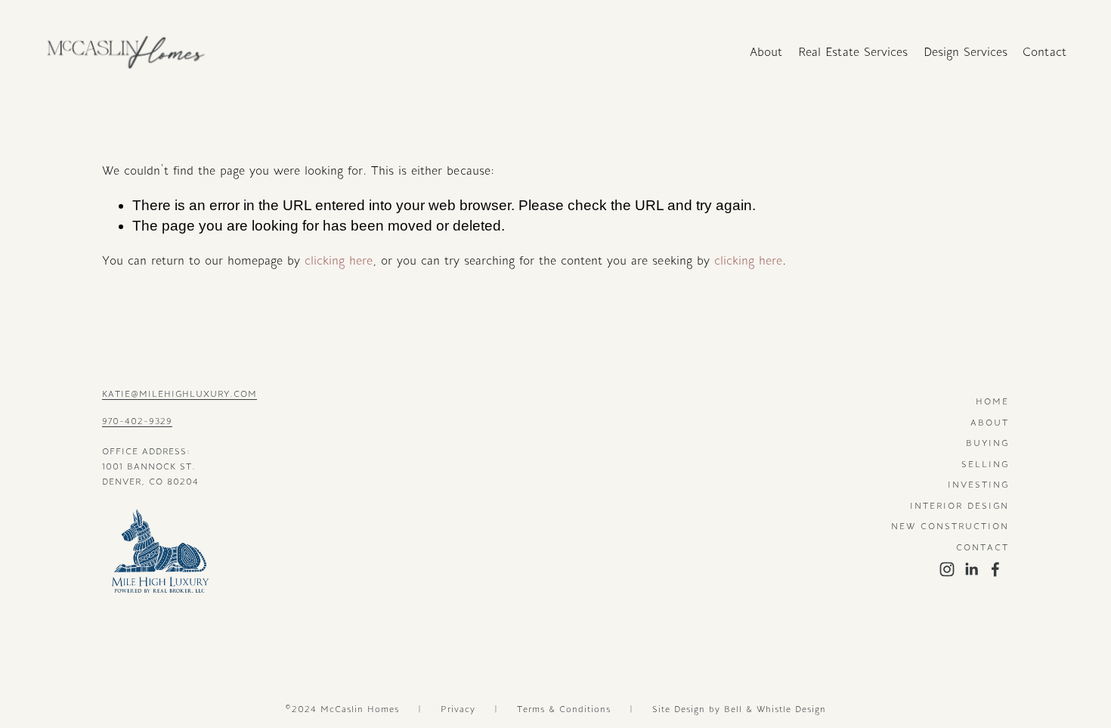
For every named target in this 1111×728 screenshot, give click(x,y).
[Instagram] (947, 569)
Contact (1044, 51)
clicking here (339, 260)
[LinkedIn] (971, 569)
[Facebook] (995, 569)
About (766, 51)
